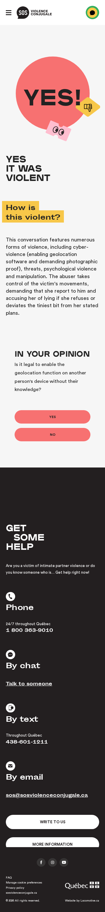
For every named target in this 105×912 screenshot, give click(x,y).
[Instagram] (52, 862)
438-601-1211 (27, 742)
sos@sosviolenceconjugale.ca (47, 796)
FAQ (9, 877)
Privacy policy (15, 887)
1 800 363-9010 (29, 631)
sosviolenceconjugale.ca (21, 892)
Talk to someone (29, 684)
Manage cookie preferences (24, 882)
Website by (82, 900)
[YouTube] (64, 862)
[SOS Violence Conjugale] (34, 12)
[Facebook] (41, 862)
